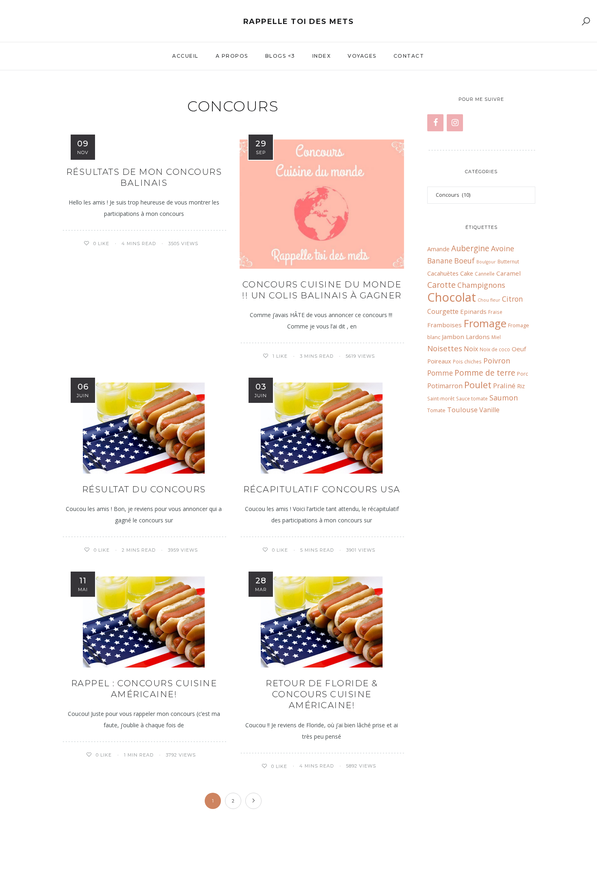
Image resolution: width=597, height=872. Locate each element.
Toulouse (462, 409)
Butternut (508, 261)
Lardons (478, 337)
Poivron (496, 360)
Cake (466, 273)
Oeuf (519, 349)
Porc (522, 373)
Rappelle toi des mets (298, 21)
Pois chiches (467, 361)
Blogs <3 (280, 56)
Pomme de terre (484, 372)
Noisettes (444, 348)
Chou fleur (489, 300)
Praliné (504, 385)
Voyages (362, 56)
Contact (409, 56)
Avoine (502, 248)
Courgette (443, 311)
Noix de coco (495, 349)
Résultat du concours (144, 489)
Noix (471, 348)
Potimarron (445, 385)
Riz (521, 386)
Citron (512, 299)
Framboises (444, 325)
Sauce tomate (472, 398)
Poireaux (439, 361)
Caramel (508, 273)
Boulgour (486, 262)
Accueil (185, 56)
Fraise (495, 312)
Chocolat (451, 297)
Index (321, 56)
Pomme (440, 373)
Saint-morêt (440, 398)
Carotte (441, 284)
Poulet (477, 384)
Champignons (481, 285)
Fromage (484, 323)
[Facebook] (435, 122)
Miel (496, 337)
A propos (232, 56)
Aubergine (470, 248)
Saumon (503, 397)
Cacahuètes (443, 273)
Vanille (489, 409)
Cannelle (485, 273)
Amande (438, 249)
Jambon (453, 337)
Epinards (473, 311)
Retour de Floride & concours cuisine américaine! (322, 694)
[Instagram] (455, 122)
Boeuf (464, 260)
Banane (439, 260)
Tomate (436, 410)
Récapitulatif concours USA (321, 489)
